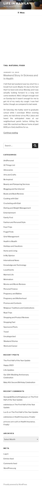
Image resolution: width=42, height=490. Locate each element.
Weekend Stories (11, 341)
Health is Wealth (10, 241)
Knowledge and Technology (15, 265)
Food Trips (8, 227)
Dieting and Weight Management (17, 208)
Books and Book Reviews (14, 194)
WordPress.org (10, 468)
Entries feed (9, 459)
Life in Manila (16, 3)
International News (11, 260)
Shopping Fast (9, 322)
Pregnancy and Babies (13, 294)
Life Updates (9, 370)
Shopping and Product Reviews (16, 317)
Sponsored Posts (11, 327)
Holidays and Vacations (13, 246)
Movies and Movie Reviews (15, 284)
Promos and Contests (12, 303)
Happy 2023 (9, 365)
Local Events (9, 270)
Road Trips (8, 313)
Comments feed (10, 463)
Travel (6, 332)
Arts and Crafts (10, 175)
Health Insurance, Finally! (25, 417)
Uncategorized (10, 336)
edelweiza (8, 405)
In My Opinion (9, 256)
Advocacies (8, 170)
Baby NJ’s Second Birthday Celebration (19, 382)
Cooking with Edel (11, 199)
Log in (6, 454)
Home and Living (10, 251)
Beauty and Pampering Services (17, 184)
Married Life (9, 275)
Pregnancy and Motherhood (15, 298)
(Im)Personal (9, 160)
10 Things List (9, 165)
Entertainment (10, 213)
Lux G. (6, 412)
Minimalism (8, 279)
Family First (8, 217)
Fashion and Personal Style (15, 222)
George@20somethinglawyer (16, 397)
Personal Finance (11, 289)
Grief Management (11, 237)
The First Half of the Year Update (17, 360)
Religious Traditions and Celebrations (19, 308)
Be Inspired (8, 179)
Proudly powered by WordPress (15, 484)
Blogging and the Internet (14, 189)
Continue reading (11, 133)
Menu (22, 13)
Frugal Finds (9, 232)
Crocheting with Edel (12, 203)
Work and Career (10, 346)
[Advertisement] (21, 38)
